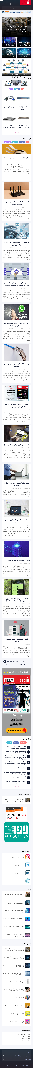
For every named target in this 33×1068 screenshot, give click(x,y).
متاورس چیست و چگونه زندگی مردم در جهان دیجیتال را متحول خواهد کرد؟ (14, 935)
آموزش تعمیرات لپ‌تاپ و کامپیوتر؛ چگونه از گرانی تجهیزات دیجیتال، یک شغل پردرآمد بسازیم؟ (14, 989)
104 (17, 665)
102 (24, 665)
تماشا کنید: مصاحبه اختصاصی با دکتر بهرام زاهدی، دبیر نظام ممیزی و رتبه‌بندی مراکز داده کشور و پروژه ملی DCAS (15, 763)
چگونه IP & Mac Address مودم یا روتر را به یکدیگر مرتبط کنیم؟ (16, 203)
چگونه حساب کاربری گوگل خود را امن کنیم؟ (17, 445)
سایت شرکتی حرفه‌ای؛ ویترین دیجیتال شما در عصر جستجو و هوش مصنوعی (13, 973)
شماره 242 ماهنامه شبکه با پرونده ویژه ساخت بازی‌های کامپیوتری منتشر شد (16, 405)
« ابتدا (27, 662)
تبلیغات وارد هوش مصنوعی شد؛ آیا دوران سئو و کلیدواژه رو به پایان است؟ (24, 44)
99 (8, 662)
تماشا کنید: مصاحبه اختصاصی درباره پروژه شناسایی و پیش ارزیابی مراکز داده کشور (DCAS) (15, 773)
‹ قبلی (23, 662)
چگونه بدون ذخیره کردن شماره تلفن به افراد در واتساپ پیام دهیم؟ (16, 324)
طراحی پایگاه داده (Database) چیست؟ (18, 560)
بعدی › (10, 665)
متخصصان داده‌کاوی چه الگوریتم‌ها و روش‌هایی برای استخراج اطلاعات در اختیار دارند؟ (15, 782)
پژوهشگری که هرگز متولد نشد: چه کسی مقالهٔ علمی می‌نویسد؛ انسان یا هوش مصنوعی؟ (17, 29)
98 (11, 662)
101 (28, 665)
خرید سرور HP (26, 1037)
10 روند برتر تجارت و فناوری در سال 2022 (15, 903)
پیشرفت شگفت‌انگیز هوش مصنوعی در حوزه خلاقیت (16, 365)
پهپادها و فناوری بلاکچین (21, 768)
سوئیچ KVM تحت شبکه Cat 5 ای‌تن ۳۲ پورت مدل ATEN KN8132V (9, 127)
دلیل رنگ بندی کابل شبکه (18, 998)
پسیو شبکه (27, 1043)
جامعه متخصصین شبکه (19, 873)
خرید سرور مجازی (25, 1041)
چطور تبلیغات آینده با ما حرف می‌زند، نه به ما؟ (14, 1006)
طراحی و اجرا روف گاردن (23, 1034)
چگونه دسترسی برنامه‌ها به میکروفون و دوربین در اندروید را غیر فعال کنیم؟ (16, 600)
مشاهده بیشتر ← (16, 132)
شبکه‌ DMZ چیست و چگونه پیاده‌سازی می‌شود (16, 640)
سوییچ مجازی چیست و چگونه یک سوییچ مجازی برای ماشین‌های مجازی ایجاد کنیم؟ (16, 284)
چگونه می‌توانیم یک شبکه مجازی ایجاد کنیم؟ (21, 74)
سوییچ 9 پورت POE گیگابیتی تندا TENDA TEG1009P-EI (23, 126)
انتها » (5, 665)
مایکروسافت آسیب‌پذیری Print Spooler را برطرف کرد (16, 484)
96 (17, 662)
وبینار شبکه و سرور (20, 881)
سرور (8, 1065)
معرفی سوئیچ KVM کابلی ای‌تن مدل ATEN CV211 (9, 107)
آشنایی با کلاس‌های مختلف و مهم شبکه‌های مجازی (8, 44)
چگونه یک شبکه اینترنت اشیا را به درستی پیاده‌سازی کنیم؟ (16, 243)
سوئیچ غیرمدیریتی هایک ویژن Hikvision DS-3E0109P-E (23, 107)
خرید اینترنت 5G (25, 1039)
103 (21, 665)
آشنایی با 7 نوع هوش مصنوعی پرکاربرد (18, 777)
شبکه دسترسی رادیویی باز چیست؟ (9, 55)
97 (14, 662)
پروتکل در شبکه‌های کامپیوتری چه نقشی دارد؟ (16, 521)
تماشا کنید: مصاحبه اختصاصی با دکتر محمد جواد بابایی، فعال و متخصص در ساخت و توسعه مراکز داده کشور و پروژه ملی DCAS (14, 757)
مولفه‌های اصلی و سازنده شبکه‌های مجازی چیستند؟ (24, 55)
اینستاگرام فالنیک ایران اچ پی (18, 857)
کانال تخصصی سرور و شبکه (18, 865)
